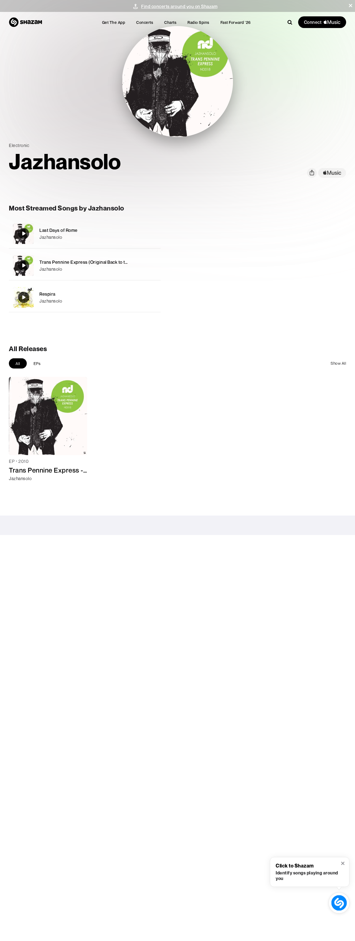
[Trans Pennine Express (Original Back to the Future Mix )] (85, 265)
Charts (170, 22)
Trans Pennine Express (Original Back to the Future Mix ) (97, 262)
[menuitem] (114, 22)
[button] (350, 5)
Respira (47, 294)
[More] (152, 233)
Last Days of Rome (58, 230)
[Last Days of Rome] (85, 233)
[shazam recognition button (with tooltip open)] (339, 902)
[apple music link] (332, 173)
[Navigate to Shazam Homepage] (25, 22)
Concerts (144, 22)
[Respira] (85, 297)
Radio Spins (198, 22)
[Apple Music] (19, 488)
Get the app (113, 22)
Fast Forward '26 (235, 22)
